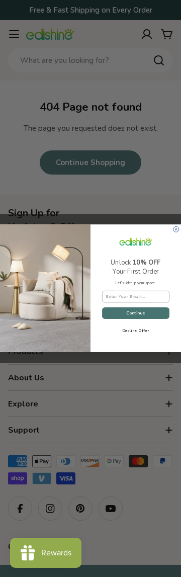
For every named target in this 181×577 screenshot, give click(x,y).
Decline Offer (135, 331)
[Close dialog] (176, 229)
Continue (135, 313)
